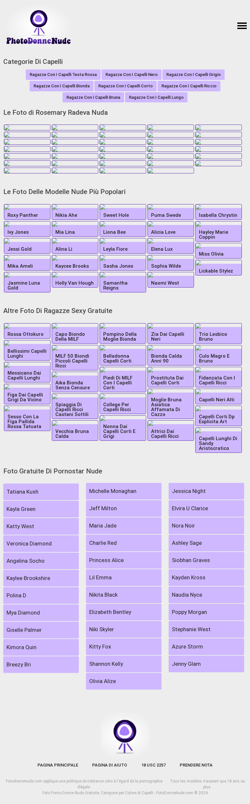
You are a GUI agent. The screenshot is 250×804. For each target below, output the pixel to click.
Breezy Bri (19, 664)
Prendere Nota (196, 765)
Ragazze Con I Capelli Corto (125, 85)
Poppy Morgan (189, 612)
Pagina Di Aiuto (109, 765)
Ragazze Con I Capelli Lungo (156, 97)
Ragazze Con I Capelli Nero (131, 74)
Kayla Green (21, 509)
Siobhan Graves (191, 560)
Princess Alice (106, 560)
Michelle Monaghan (112, 491)
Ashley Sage (187, 543)
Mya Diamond (23, 612)
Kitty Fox (100, 646)
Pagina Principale (57, 765)
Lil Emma (100, 577)
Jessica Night (189, 491)
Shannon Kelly (106, 664)
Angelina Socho (26, 561)
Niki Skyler (101, 629)
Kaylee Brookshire (28, 578)
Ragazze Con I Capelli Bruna (93, 97)
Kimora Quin (21, 647)
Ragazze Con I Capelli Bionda (62, 85)
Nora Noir (183, 525)
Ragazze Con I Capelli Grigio (193, 74)
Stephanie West (191, 629)
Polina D (16, 595)
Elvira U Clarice (190, 508)
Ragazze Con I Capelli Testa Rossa (63, 74)
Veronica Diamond (29, 543)
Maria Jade (103, 525)
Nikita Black (103, 594)
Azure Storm (187, 646)
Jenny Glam (186, 664)
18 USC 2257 (153, 765)
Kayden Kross (188, 577)
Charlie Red (103, 543)
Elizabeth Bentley (110, 612)
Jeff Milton (103, 508)
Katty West (20, 526)
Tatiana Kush (22, 491)
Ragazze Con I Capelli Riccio (188, 85)
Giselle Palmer (24, 630)
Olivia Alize (102, 681)
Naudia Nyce (187, 594)
